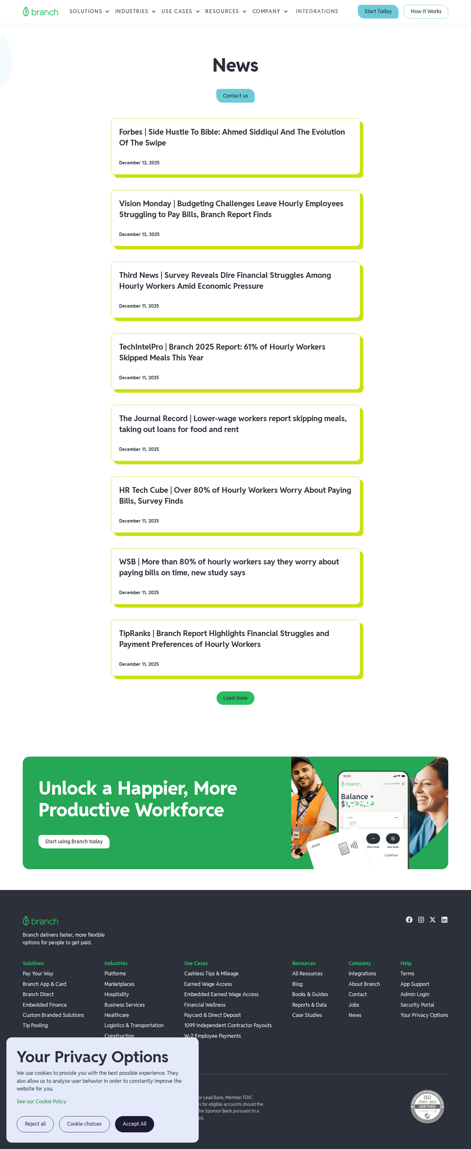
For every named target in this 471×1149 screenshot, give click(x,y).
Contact (358, 994)
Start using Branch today (74, 841)
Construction (119, 1036)
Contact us (235, 95)
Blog (297, 984)
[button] (90, 11)
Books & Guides (310, 994)
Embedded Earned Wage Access (221, 994)
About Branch (364, 984)
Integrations (317, 11)
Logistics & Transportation (134, 1025)
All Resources (307, 973)
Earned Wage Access (208, 984)
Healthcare (116, 1015)
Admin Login (415, 994)
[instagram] (421, 919)
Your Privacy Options (424, 1015)
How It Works (426, 11)
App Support (415, 984)
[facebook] (409, 919)
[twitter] (432, 919)
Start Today (378, 11)
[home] (41, 11)
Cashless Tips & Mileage (211, 973)
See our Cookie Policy (41, 1101)
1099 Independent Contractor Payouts (228, 1025)
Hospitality (116, 994)
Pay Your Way (38, 973)
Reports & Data (309, 1005)
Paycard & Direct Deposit (212, 1015)
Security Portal (417, 1005)
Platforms (115, 973)
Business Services (124, 1005)
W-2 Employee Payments (212, 1036)
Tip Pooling (35, 1025)
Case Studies (307, 1015)
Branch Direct (38, 994)
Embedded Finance (45, 1005)
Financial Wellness (205, 1005)
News (355, 1015)
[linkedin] (444, 919)
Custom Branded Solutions (53, 1015)
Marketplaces (119, 984)
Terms (407, 973)
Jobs (354, 1005)
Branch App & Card (44, 984)
